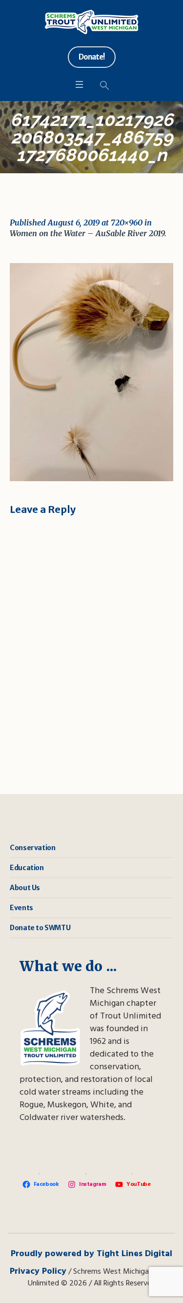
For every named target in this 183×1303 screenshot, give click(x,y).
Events (21, 907)
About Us (25, 887)
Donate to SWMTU (40, 927)
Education (26, 867)
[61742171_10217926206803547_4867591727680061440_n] (91, 372)
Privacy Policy (38, 1271)
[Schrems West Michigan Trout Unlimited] (91, 22)
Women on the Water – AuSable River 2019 (87, 233)
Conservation (32, 847)
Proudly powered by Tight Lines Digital (91, 1254)
